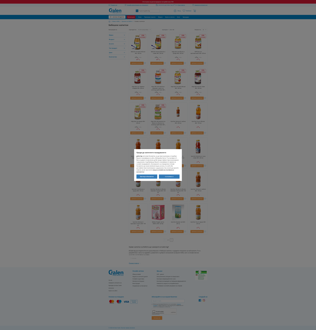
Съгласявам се (169, 176)
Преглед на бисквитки (147, 176)
